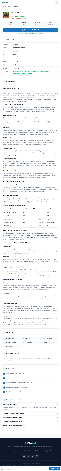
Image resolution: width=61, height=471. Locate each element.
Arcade (9, 6)
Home (4, 6)
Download (55, 468)
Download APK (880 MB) (31, 30)
